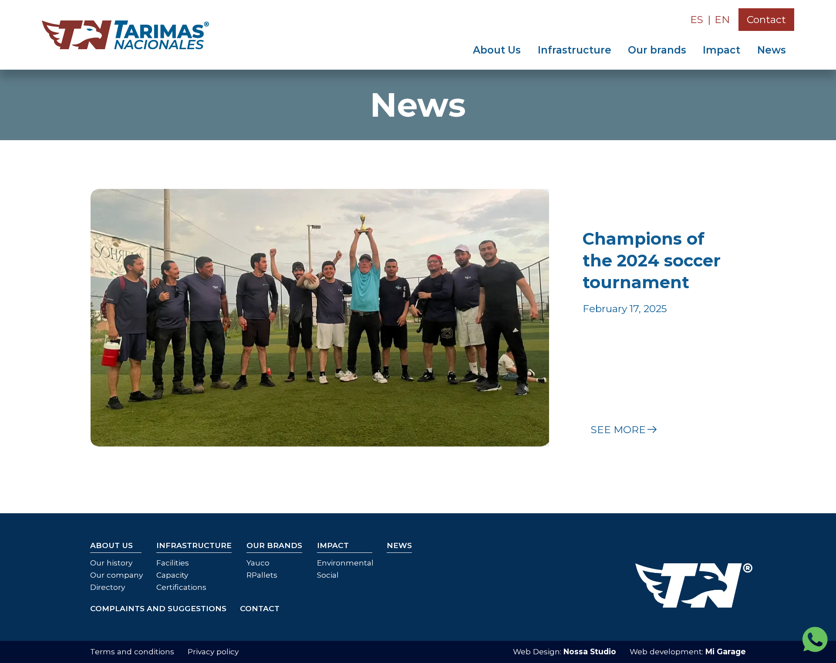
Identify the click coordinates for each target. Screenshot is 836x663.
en (722, 19)
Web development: (688, 651)
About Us (497, 50)
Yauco (258, 562)
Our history (111, 562)
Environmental (345, 562)
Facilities (172, 562)
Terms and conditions (132, 651)
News (771, 50)
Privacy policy (213, 651)
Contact (766, 19)
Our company (116, 574)
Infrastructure (574, 50)
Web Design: (564, 651)
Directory (107, 587)
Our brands (657, 50)
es (696, 19)
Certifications (181, 587)
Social (328, 574)
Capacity (172, 574)
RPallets (261, 574)
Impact (721, 50)
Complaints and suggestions (158, 608)
